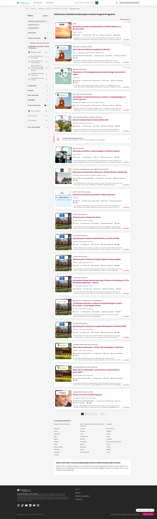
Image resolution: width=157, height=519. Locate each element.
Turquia (56, 455)
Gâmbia (56, 442)
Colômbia (57, 449)
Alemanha (57, 434)
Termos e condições (115, 514)
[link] (75, 8)
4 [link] (92, 414)
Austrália (56, 429)
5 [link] (95, 414)
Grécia (56, 431)
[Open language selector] (116, 2)
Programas (39, 3)
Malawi (108, 449)
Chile (81, 434)
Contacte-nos (78, 499)
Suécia (108, 444)
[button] (37, 21)
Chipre (108, 447)
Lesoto (82, 449)
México (82, 444)
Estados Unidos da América (62, 424)
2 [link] (85, 414)
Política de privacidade (126, 514)
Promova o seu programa (82, 496)
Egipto (56, 439)
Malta (55, 444)
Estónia (82, 439)
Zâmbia (108, 431)
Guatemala (83, 442)
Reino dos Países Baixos (113, 442)
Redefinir (45, 15)
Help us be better (148, 514)
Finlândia (109, 439)
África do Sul (110, 429)
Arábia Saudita (58, 447)
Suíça (108, 452)
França (108, 434)
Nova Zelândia (84, 452)
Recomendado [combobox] (124, 19)
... (98, 414)
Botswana (83, 447)
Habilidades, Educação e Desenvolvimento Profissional (44, 43)
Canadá (82, 429)
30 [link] (102, 414)
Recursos (50, 3)
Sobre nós (78, 492)
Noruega (56, 452)
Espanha (109, 424)
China (108, 436)
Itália (55, 436)
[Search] (96, 2)
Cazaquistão (84, 436)
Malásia (82, 431)
